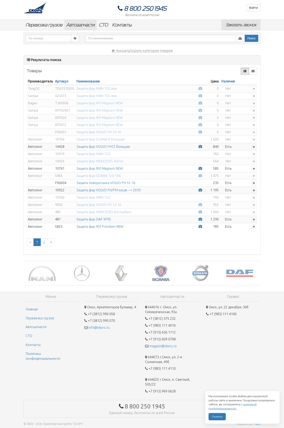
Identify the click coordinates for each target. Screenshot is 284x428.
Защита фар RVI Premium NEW (100, 226)
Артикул (61, 81)
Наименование (88, 81)
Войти (253, 7)
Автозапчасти (80, 24)
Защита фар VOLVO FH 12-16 (99, 132)
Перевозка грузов (44, 24)
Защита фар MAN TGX (93, 197)
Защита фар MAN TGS (93, 154)
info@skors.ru (99, 327)
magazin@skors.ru (163, 346)
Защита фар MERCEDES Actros (100, 161)
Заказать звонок (241, 24)
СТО (103, 24)
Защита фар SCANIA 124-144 (99, 176)
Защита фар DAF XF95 (94, 219)
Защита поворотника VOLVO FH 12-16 (106, 183)
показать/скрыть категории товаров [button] (144, 50)
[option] (43, 273)
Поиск (251, 38)
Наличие (228, 81)
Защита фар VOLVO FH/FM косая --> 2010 (109, 190)
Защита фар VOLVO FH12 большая (103, 146)
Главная (32, 309)
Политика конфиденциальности (43, 356)
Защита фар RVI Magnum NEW (100, 103)
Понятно (217, 416)
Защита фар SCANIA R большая (101, 139)
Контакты (121, 24)
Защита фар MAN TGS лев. (97, 88)
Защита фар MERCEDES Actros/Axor (104, 212)
